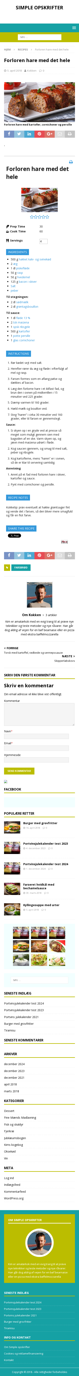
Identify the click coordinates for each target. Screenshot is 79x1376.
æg (15, 264)
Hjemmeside (12, 755)
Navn (7, 731)
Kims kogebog (13, 1145)
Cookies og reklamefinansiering (23, 1353)
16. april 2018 (33, 827)
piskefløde (23, 268)
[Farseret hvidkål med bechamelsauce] (12, 889)
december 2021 (14, 1078)
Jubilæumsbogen (15, 1138)
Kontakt (9, 1360)
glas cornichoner (24, 340)
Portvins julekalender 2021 (21, 1017)
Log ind (9, 1178)
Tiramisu (9, 1030)
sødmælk (22, 302)
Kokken (31, 70)
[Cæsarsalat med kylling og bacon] (39, 960)
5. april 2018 (14, 70)
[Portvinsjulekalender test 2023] (12, 848)
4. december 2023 (36, 848)
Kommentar (12, 701)
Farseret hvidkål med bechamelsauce (38, 886)
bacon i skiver (28, 282)
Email (7, 743)
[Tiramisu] (39, 946)
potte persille (21, 336)
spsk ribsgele (21, 327)
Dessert (9, 1111)
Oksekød (10, 1151)
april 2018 (10, 1084)
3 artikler (51, 615)
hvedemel (23, 277)
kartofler (24, 331)
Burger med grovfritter (40, 823)
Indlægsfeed (12, 1185)
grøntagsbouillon (27, 306)
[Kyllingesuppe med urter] (12, 909)
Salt (13, 286)
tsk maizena (21, 322)
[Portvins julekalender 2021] (57, 933)
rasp (20, 273)
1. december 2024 (36, 868)
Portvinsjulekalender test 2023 (45, 843)
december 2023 (14, 1071)
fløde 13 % (23, 318)
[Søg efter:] (39, 37)
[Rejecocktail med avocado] (57, 960)
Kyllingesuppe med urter (41, 905)
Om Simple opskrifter (17, 1347)
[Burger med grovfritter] (12, 827)
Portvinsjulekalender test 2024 (45, 864)
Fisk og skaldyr (13, 1124)
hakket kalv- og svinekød (35, 259)
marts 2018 (11, 1091)
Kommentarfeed (15, 1191)
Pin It (64, 542)
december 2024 (14, 1064)
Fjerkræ (9, 1131)
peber (14, 290)
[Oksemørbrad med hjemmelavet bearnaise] (57, 946)
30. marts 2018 (34, 892)
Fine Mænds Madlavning (20, 1117)
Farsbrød (21, 567)
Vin (6, 1158)
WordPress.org (13, 1198)
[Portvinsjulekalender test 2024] (12, 868)
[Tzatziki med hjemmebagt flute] (21, 960)
